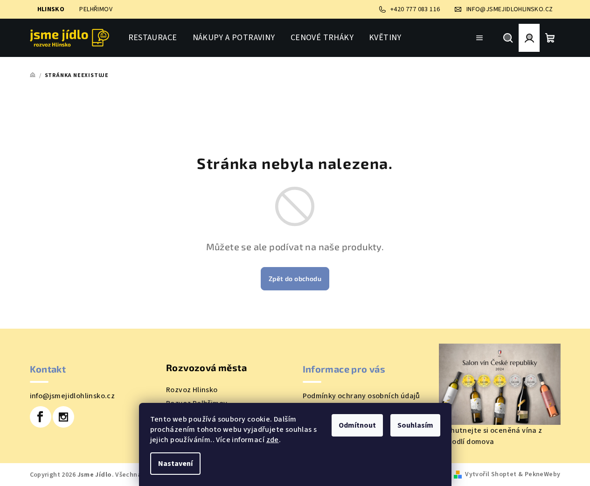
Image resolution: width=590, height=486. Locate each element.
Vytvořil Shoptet (490, 474)
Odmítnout (357, 425)
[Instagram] (63, 417)
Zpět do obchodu (295, 278)
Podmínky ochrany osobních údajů (361, 396)
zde (272, 440)
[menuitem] (153, 38)
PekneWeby (543, 474)
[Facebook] (40, 417)
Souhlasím (415, 425)
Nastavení (175, 463)
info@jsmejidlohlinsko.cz (72, 396)
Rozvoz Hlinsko (192, 390)
